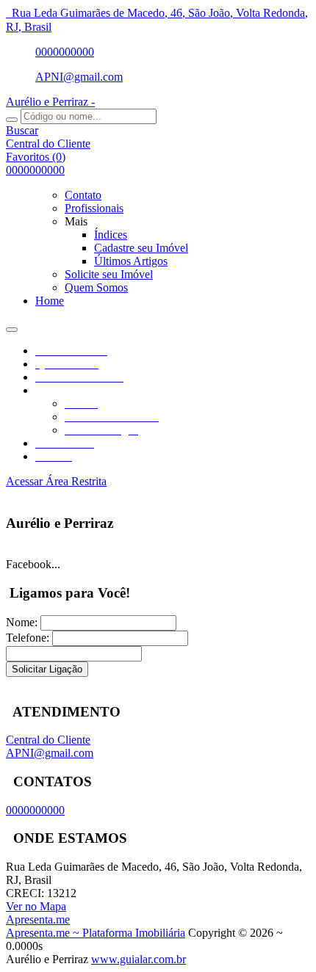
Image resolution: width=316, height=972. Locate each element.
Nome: (21, 622)
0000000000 (64, 52)
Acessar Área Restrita (56, 481)
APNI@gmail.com (79, 76)
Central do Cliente (48, 739)
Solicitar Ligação (47, 669)
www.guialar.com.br (138, 959)
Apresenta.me (38, 919)
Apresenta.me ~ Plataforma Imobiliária (95, 932)
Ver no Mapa (36, 906)
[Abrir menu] (12, 325)
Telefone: (27, 637)
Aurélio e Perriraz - (50, 101)
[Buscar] (12, 119)
